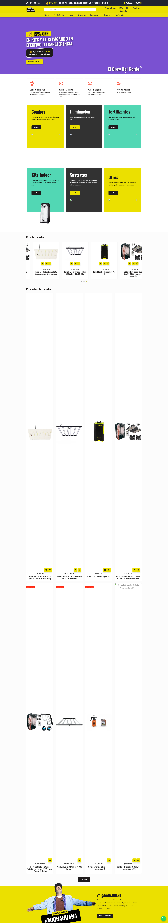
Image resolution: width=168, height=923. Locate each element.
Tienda (46, 15)
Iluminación (94, 15)
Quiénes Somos (110, 8)
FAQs (121, 8)
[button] (81, 281)
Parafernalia (119, 15)
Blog (128, 8)
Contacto (123, 11)
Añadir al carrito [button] (36, 263)
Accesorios (82, 15)
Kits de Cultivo (59, 15)
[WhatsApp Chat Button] (163, 918)
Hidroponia (106, 15)
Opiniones (136, 8)
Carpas (71, 15)
